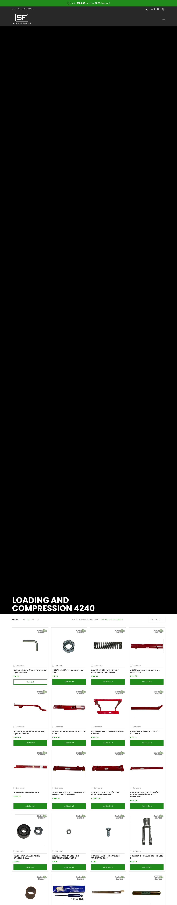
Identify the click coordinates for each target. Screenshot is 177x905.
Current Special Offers (25, 9)
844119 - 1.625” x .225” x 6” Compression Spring (105, 671)
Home (74, 619)
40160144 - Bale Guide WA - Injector (145, 671)
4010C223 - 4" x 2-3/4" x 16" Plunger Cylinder (105, 793)
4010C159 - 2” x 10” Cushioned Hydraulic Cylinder (68, 793)
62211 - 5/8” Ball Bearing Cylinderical (26, 856)
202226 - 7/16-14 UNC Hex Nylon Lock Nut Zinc (65, 856)
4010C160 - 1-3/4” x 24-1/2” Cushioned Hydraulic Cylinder (144, 794)
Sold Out (30, 682)
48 (38, 620)
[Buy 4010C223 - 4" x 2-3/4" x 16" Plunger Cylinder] (108, 768)
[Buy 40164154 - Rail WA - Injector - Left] (69, 706)
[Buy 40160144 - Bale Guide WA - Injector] (147, 645)
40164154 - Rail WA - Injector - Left (69, 732)
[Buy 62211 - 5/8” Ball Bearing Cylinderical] (30, 831)
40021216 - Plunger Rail (26, 792)
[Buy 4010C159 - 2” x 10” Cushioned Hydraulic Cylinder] (69, 768)
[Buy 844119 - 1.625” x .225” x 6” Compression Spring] (108, 645)
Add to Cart (69, 682)
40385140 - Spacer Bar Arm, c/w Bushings (29, 732)
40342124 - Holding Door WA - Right (107, 732)
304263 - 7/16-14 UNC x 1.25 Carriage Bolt (105, 856)
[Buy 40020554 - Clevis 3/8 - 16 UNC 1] (147, 831)
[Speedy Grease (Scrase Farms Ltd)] (21, 19)
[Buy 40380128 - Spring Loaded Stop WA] (147, 706)
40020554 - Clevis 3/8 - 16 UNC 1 (146, 856)
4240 (97, 619)
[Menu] (163, 19)
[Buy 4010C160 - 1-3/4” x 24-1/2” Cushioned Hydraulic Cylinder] (147, 768)
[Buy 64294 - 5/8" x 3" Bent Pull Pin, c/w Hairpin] (30, 645)
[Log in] (163, 9)
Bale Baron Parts (86, 619)
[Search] (146, 9)
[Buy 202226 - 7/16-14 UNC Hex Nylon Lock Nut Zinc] (69, 831)
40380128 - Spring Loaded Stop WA (144, 732)
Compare (20, 666)
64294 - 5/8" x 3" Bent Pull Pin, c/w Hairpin (30, 671)
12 (24, 620)
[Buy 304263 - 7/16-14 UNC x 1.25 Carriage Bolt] (108, 831)
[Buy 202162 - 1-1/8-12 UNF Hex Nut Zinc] (69, 645)
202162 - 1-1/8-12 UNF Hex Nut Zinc (67, 671)
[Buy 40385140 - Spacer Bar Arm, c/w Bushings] (30, 706)
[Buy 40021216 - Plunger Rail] (30, 768)
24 (28, 620)
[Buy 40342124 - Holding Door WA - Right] (108, 706)
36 (33, 620)
